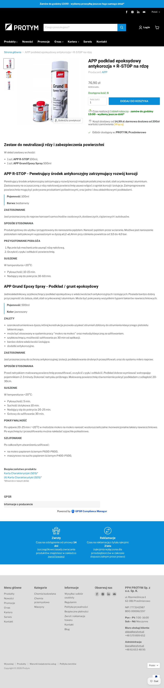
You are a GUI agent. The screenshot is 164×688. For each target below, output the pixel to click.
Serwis (87, 41)
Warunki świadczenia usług (43, 664)
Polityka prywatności (76, 606)
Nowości (27, 41)
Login (146, 27)
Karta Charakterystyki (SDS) (20, 473)
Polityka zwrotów (68, 664)
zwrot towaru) (56, 556)
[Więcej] (119, 124)
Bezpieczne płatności (76, 611)
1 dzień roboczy (119, 111)
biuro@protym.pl (134, 645)
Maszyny (39, 606)
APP (104, 72)
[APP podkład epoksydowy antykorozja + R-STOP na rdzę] (9, 64)
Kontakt (102, 41)
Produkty (10, 41)
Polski (154, 12)
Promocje (44, 41)
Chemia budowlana (45, 593)
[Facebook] (126, 12)
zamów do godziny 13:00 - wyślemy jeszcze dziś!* (120, 113)
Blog (67, 629)
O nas (58, 41)
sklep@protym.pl (134, 631)
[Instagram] (132, 12)
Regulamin (71, 602)
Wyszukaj (8, 664)
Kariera (72, 41)
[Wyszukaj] (121, 27)
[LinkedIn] (138, 12)
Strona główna (12, 52)
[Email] (144, 12)
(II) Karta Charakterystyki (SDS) (22, 477)
